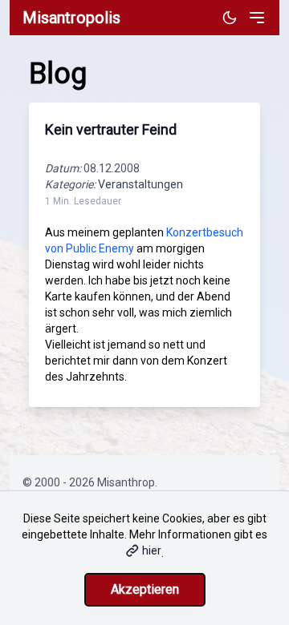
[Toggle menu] (257, 17)
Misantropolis (71, 17)
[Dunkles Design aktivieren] (229, 17)
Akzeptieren (145, 589)
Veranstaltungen (140, 184)
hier (151, 550)
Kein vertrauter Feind (111, 129)
